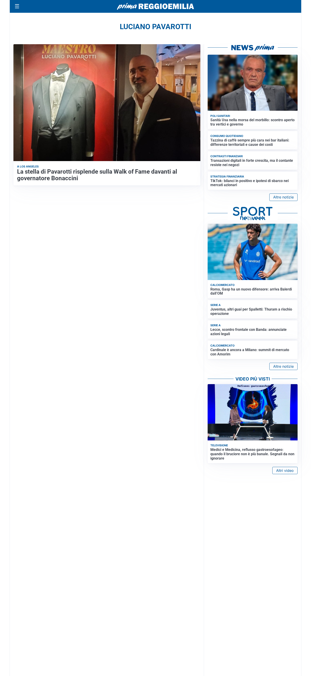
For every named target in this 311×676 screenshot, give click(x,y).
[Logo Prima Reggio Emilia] (155, 6)
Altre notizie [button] (283, 197)
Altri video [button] (285, 470)
